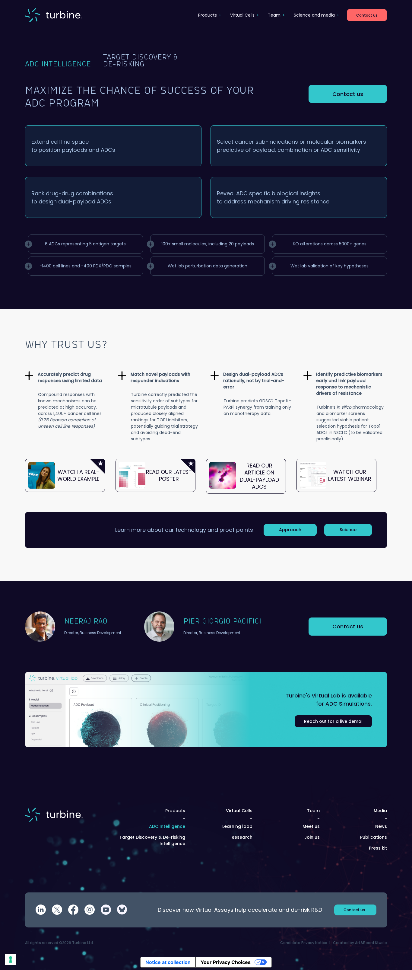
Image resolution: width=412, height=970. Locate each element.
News (381, 826)
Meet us (311, 826)
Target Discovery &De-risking (140, 61)
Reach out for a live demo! (333, 721)
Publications (373, 837)
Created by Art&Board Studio (360, 942)
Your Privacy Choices (226, 962)
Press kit (378, 848)
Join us (312, 837)
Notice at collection (168, 962)
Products (207, 15)
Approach (290, 530)
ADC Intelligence (58, 64)
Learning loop (237, 826)
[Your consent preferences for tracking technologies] (10, 959)
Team (274, 15)
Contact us (367, 15)
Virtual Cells (242, 15)
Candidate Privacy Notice (303, 942)
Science (348, 530)
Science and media (314, 15)
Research (242, 837)
